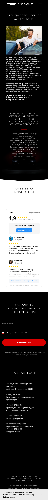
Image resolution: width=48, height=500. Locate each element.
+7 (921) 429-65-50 (14, 429)
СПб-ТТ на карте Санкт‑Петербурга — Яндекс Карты (24, 285)
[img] (11, 4)
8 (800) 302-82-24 (13, 394)
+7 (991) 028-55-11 (14, 416)
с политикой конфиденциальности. (25, 355)
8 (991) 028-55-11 (27, 4)
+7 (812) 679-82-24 (14, 405)
